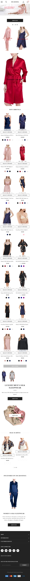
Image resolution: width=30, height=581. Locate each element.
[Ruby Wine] (7, 140)
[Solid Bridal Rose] (5, 234)
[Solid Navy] (6, 203)
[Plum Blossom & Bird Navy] (21, 266)
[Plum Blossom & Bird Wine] (26, 266)
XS (3, 192)
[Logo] (15, 1)
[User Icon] (23, 2)
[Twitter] (6, 550)
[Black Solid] (18, 140)
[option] (15, 13)
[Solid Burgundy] (20, 140)
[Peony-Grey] (19, 459)
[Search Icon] (6, 2)
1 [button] (12, 24)
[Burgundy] (20, 171)
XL (10, 129)
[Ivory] (22, 140)
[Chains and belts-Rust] (5, 463)
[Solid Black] (3, 140)
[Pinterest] (17, 550)
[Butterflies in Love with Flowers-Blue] (21, 459)
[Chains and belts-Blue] (7, 463)
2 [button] (14, 24)
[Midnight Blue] (5, 140)
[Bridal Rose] (10, 140)
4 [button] (17, 24)
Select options (7, 132)
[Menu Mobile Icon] (2, 2)
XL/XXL (24, 255)
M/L (20, 255)
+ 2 (12, 140)
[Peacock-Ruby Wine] (26, 459)
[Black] (10, 171)
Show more (15, 366)
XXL (25, 129)
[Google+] (10, 550)
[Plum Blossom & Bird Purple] (24, 266)
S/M (19, 129)
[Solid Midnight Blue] (9, 298)
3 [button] (15, 24)
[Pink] (9, 203)
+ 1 (11, 192)
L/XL (22, 129)
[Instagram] (14, 550)
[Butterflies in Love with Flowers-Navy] (24, 459)
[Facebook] (2, 550)
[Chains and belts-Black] (10, 463)
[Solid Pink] (24, 234)
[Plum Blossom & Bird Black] (19, 266)
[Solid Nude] (21, 234)
